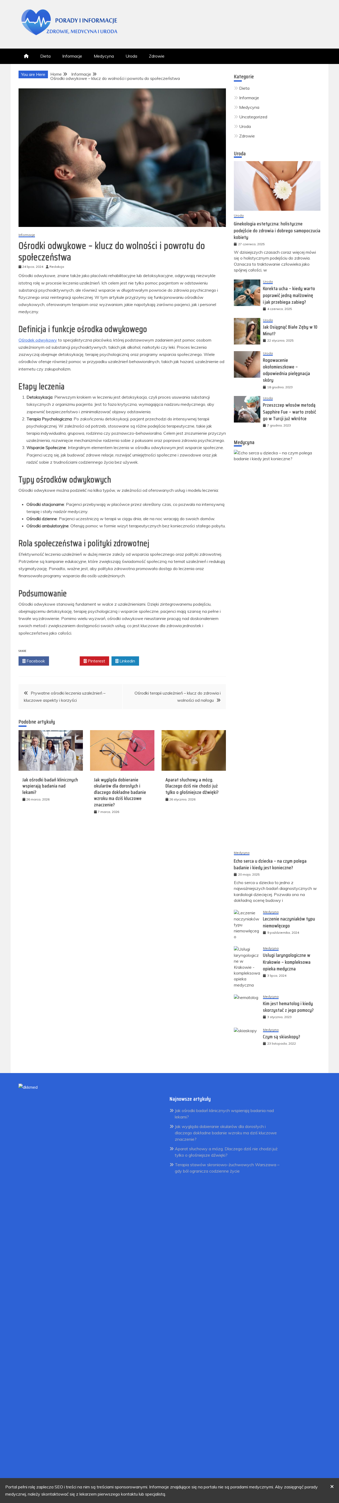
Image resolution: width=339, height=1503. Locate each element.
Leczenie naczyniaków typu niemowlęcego (289, 922)
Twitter (65, 661)
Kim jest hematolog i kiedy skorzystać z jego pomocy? (288, 1007)
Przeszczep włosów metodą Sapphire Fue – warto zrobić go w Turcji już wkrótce (289, 411)
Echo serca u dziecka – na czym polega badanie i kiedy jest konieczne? (270, 864)
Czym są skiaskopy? (281, 1036)
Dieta (45, 56)
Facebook (35, 661)
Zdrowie (156, 56)
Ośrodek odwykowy (38, 340)
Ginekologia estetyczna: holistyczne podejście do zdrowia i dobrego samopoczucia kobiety (277, 230)
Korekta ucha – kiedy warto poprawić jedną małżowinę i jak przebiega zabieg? (289, 295)
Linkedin (126, 661)
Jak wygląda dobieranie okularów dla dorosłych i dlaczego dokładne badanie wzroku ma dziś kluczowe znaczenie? (120, 792)
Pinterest (96, 661)
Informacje (72, 56)
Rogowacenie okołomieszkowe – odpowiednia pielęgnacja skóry (286, 370)
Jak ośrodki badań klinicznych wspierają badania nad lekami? (50, 786)
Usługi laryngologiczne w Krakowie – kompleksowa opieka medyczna (287, 961)
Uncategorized (253, 116)
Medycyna (104, 56)
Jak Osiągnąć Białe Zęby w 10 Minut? (290, 330)
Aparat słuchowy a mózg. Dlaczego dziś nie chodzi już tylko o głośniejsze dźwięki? (192, 786)
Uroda (131, 56)
